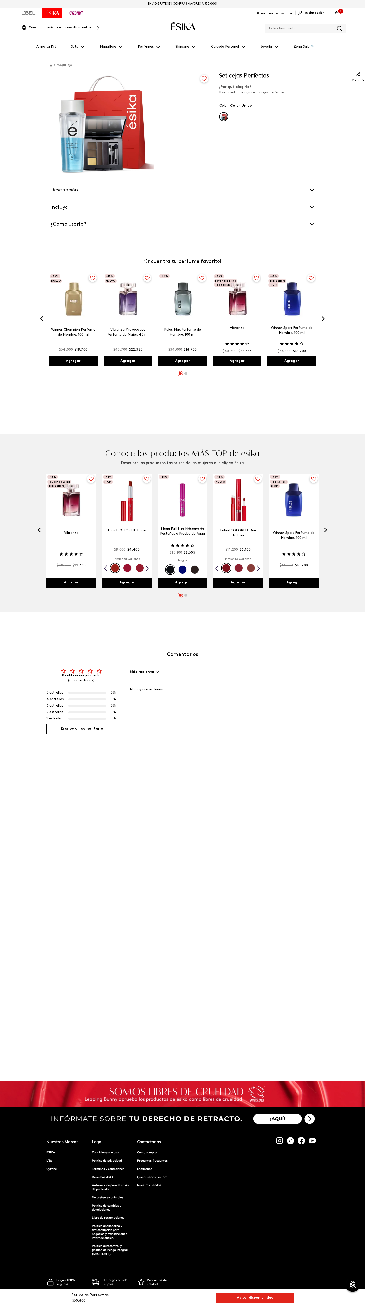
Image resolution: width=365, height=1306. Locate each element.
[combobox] (305, 27)
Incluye (59, 207)
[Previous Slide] (42, 320)
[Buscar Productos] (339, 28)
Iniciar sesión (314, 12)
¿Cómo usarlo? (68, 224)
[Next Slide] (323, 320)
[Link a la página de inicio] (51, 65)
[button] (223, 116)
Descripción (64, 190)
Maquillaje (64, 65)
